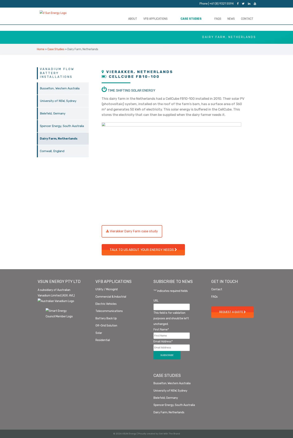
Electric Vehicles (106, 304)
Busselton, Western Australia (60, 88)
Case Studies (191, 19)
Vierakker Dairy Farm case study (133, 231)
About (132, 19)
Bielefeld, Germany (52, 113)
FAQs (217, 19)
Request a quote (231, 312)
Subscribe (167, 355)
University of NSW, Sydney (58, 101)
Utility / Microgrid (106, 289)
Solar (98, 333)
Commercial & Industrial (110, 296)
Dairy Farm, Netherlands (59, 138)
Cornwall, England (52, 151)
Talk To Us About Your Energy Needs (142, 250)
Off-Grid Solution (106, 325)
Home (40, 49)
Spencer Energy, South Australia (62, 126)
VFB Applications (155, 19)
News (231, 19)
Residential (102, 340)
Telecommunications (109, 311)
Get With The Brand (169, 433)
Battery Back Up (106, 318)
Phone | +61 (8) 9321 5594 (217, 3)
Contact (247, 19)
